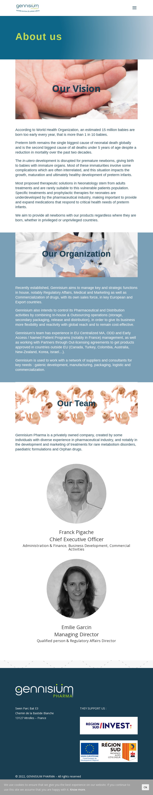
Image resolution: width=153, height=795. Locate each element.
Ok (145, 787)
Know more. (78, 789)
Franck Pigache (76, 532)
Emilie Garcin (76, 627)
